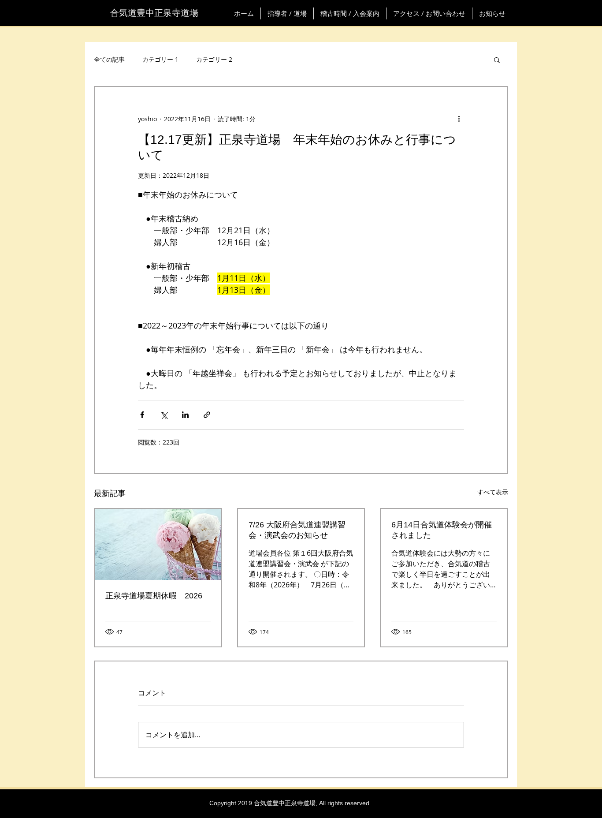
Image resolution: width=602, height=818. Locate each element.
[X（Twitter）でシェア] (164, 415)
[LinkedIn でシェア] (185, 415)
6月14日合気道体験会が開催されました (441, 530)
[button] (497, 59)
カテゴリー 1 (160, 59)
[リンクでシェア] (207, 415)
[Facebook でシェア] (142, 415)
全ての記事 (109, 59)
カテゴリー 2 (214, 59)
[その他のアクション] (458, 118)
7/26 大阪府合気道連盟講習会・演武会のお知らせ (297, 530)
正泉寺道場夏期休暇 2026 (153, 595)
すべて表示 (492, 492)
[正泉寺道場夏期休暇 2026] (158, 544)
